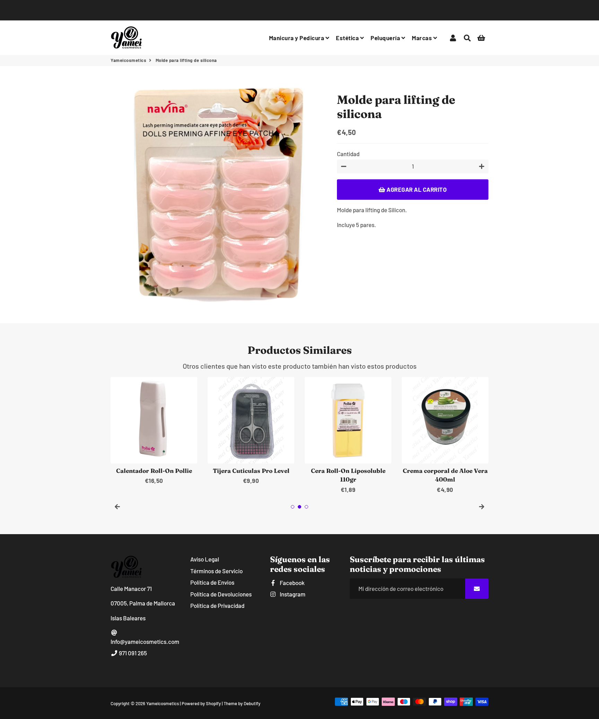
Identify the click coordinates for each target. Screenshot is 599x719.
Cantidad (348, 153)
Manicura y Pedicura (297, 37)
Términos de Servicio (216, 570)
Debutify (252, 703)
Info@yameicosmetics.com (145, 641)
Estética (348, 37)
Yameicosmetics (128, 60)
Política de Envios (212, 582)
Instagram (292, 594)
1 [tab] (292, 507)
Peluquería (386, 37)
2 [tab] (299, 507)
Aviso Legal (204, 559)
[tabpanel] (154, 431)
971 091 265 (132, 652)
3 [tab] (306, 507)
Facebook (292, 582)
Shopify (213, 703)
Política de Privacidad (217, 605)
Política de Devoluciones (221, 594)
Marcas (422, 37)
